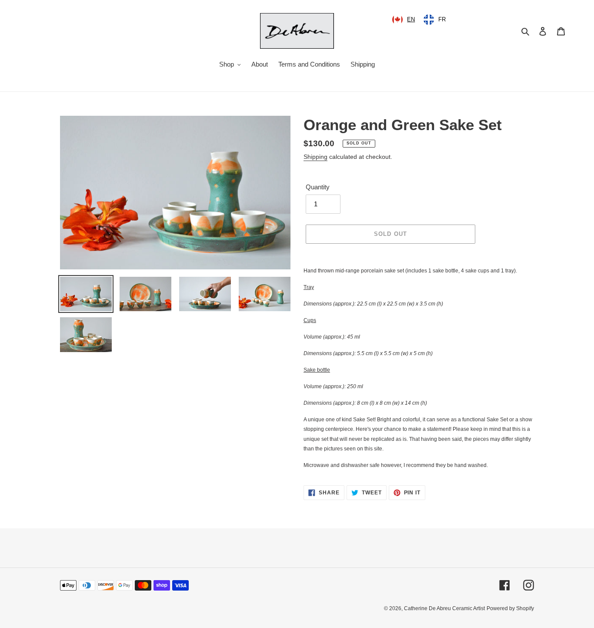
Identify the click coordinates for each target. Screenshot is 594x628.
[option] (434, 19)
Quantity (318, 187)
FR (442, 19)
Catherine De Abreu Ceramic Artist (444, 608)
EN (411, 19)
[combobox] (403, 19)
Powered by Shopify (510, 608)
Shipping (315, 156)
